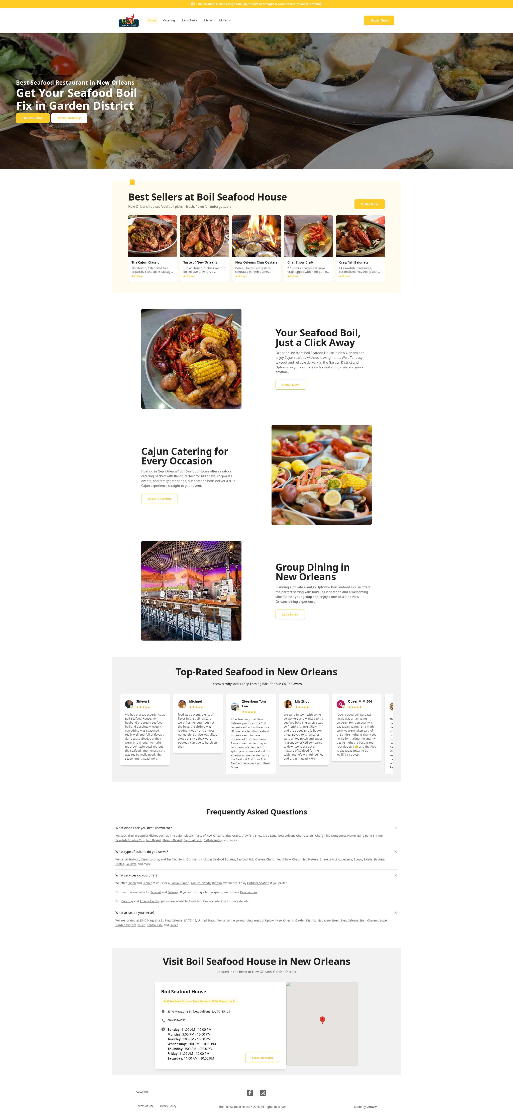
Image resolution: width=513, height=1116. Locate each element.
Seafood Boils (176, 859)
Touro (141, 925)
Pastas (119, 864)
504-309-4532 (177, 1020)
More (222, 20)
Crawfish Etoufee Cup (129, 840)
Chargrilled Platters (305, 859)
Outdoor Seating (258, 883)
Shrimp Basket (172, 840)
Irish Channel (369, 920)
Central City (154, 925)
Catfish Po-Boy (213, 840)
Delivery (173, 892)
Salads (368, 859)
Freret (174, 925)
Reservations (248, 892)
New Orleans (349, 920)
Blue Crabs (232, 835)
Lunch (132, 883)
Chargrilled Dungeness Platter (335, 835)
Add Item (137, 276)
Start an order (262, 1058)
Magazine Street (328, 920)
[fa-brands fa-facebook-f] (250, 1093)
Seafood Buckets (224, 859)
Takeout (155, 892)
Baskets (379, 859)
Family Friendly (201, 883)
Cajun (145, 859)
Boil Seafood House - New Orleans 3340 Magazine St (199, 1001)
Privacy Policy (167, 1106)
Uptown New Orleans (279, 920)
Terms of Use (145, 1106)
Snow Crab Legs (265, 835)
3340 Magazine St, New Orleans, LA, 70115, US (199, 1011)
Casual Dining (180, 883)
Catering (127, 901)
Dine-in (217, 883)
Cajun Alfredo (193, 840)
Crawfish (247, 835)
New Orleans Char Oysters (296, 835)
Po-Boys (131, 864)
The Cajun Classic (182, 835)
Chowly (372, 1107)
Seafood (133, 859)
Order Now (379, 20)
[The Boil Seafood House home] (129, 20)
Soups (358, 859)
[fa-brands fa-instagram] (263, 1093)
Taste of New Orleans (209, 835)
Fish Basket (153, 840)
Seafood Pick (245, 859)
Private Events (149, 901)
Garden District (305, 920)
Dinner (147, 883)
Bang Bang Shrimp (370, 835)
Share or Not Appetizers (336, 859)
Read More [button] (150, 758)
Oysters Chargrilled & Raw (273, 859)
